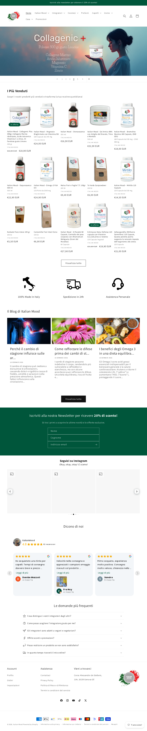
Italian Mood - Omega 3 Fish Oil (46, 186)
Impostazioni (13, 685)
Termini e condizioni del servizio (55, 690)
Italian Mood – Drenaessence (73, 132)
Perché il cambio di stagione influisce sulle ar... (27, 353)
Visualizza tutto (73, 263)
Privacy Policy (47, 680)
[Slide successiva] (83, 79)
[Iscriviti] (96, 444)
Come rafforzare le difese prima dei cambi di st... (73, 351)
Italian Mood (18, 724)
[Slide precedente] (57, 79)
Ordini (10, 680)
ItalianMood (28, 540)
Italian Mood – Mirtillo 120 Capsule (125, 186)
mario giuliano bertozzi (112, 570)
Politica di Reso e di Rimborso (54, 685)
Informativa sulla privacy (50, 724)
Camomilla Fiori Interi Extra (45, 232)
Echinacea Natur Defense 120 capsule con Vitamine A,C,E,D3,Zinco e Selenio (99, 234)
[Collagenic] (73, 51)
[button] (41, 13)
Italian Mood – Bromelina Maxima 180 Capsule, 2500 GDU (125, 134)
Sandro (67, 577)
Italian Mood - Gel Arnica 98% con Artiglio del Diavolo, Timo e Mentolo (100, 134)
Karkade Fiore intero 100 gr (18, 232)
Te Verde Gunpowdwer (96, 185)
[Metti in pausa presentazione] (90, 79)
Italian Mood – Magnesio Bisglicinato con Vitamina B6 (46, 133)
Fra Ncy (26, 589)
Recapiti (114, 724)
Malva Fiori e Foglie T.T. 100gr (73, 185)
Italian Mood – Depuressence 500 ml (19, 186)
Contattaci (45, 675)
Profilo (10, 675)
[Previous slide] (9, 573)
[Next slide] (137, 573)
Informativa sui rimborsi (72, 724)
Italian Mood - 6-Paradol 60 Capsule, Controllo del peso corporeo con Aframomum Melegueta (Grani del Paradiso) (72, 237)
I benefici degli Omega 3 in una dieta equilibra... (117, 351)
